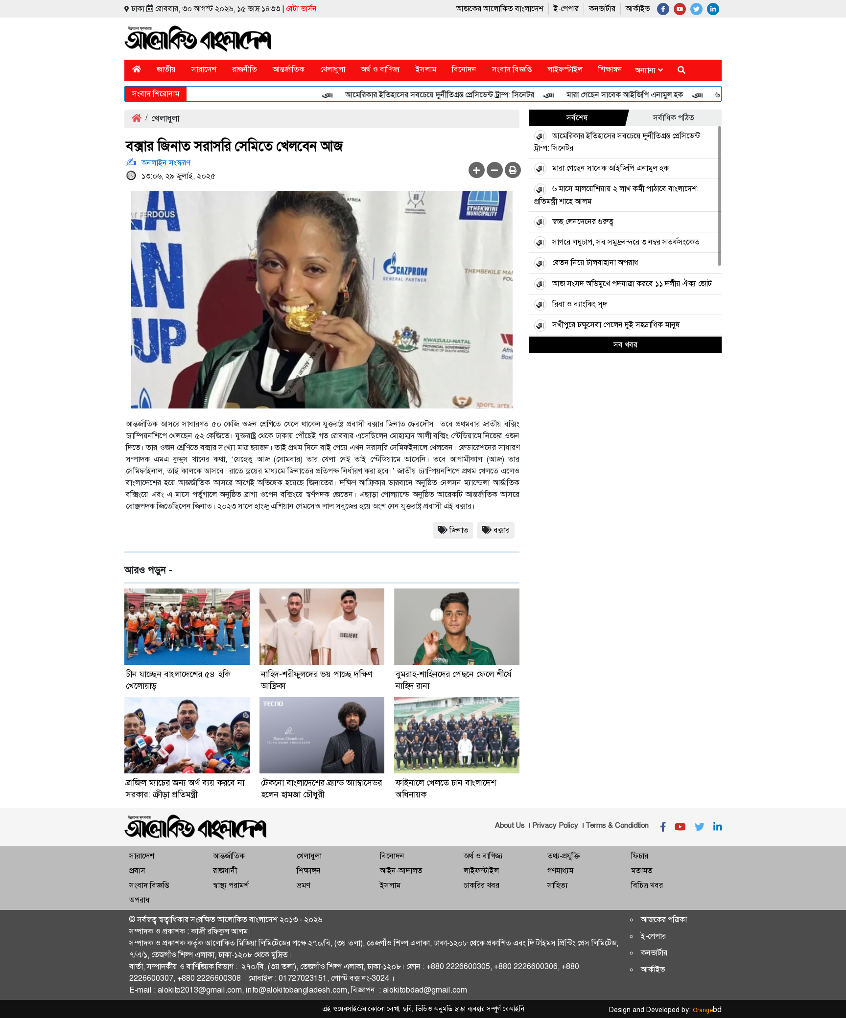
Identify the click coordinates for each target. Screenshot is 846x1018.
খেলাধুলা (332, 69)
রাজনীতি (244, 69)
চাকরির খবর (481, 885)
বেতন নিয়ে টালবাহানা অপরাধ (595, 262)
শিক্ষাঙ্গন (610, 69)
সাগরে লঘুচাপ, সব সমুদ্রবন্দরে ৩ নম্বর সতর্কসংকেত (626, 242)
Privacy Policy (555, 825)
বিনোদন (464, 69)
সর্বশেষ (577, 118)
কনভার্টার (602, 8)
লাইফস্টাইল (565, 69)
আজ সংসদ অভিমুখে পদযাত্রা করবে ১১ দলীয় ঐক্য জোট (632, 283)
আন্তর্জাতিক (289, 69)
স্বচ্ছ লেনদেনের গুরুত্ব (582, 221)
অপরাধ (139, 900)
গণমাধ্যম (560, 870)
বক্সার (502, 530)
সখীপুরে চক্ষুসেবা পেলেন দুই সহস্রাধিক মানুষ (616, 324)
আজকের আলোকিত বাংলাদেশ (499, 8)
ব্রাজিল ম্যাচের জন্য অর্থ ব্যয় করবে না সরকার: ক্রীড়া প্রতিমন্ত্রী (185, 788)
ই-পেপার (566, 8)
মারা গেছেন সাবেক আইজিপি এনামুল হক (604, 95)
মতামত (642, 870)
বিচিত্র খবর (647, 885)
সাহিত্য (557, 885)
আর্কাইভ (638, 8)
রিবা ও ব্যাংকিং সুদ (579, 304)
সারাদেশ (203, 69)
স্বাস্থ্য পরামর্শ (231, 885)
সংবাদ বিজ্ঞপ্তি (512, 69)
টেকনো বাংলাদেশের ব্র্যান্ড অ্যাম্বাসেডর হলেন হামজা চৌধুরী (321, 788)
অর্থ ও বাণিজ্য (380, 69)
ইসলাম (426, 69)
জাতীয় (166, 69)
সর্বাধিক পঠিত (673, 118)
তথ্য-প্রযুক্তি (563, 856)
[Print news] (513, 170)
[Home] (136, 69)
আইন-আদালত (401, 870)
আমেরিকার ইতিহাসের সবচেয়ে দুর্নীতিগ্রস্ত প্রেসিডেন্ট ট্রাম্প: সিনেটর (419, 95)
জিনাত (459, 530)
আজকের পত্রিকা (664, 919)
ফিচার (639, 856)
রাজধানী (225, 870)
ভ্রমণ (303, 885)
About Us (510, 825)
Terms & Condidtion (617, 825)
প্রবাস (137, 870)
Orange (707, 1010)
